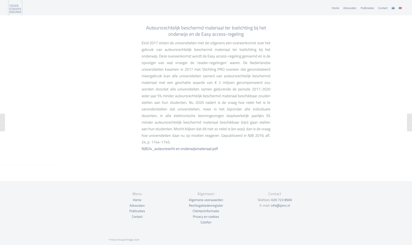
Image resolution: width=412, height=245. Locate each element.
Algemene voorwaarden (206, 199)
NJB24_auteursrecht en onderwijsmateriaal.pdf (180, 148)
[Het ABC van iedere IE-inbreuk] (2, 122)
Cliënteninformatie (206, 210)
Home (137, 199)
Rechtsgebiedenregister (206, 205)
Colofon (206, 222)
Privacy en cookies (206, 216)
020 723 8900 (281, 199)
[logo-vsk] (15, 8)
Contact (137, 216)
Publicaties (137, 210)
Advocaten (137, 205)
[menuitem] (335, 8)
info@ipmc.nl (280, 205)
